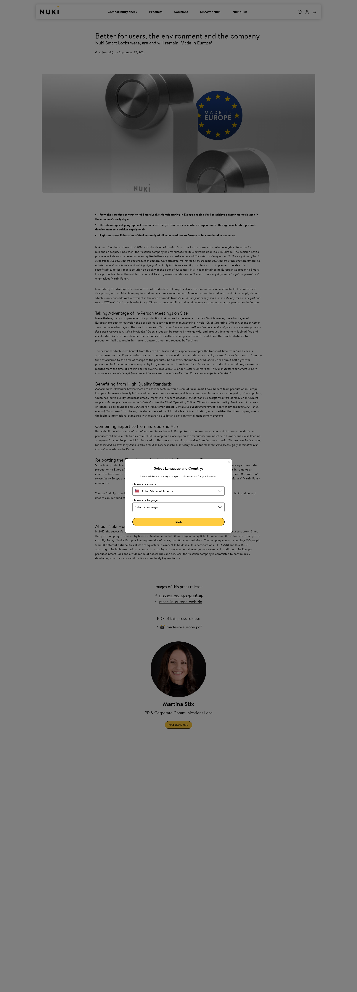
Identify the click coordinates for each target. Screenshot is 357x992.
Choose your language (144, 500)
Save (179, 522)
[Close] (228, 462)
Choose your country (144, 484)
